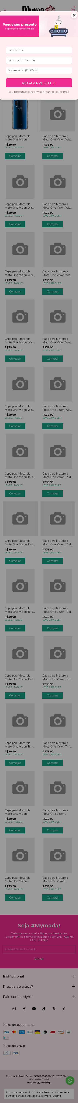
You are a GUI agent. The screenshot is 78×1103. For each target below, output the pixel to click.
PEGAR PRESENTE (39, 83)
